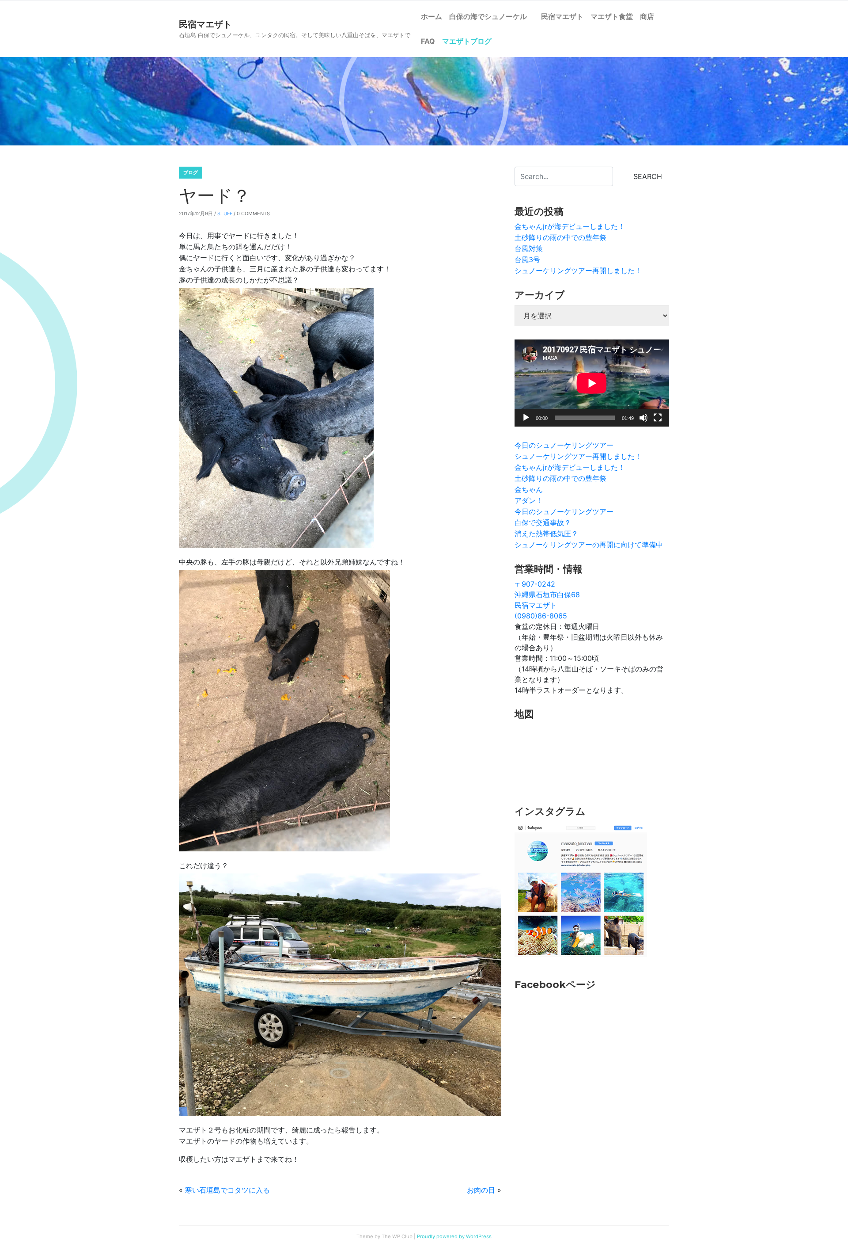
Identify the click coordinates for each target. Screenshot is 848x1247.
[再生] (526, 417)
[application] (592, 383)
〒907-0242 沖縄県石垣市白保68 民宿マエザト (547, 595)
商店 (647, 16)
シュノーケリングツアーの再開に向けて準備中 (589, 544)
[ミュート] (643, 417)
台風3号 (527, 259)
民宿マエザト (562, 16)
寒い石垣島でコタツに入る (227, 1190)
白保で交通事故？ (543, 522)
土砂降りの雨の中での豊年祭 (560, 237)
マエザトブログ (467, 41)
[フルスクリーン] (657, 417)
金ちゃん (529, 489)
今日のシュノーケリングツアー (564, 445)
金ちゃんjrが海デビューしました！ (570, 226)
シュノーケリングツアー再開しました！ (578, 270)
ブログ (190, 172)
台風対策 (529, 248)
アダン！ (529, 500)
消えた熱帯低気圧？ (546, 533)
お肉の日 (481, 1190)
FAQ (428, 41)
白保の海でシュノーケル (491, 16)
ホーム (431, 16)
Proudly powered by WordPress (454, 1236)
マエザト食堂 (612, 16)
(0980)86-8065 (541, 615)
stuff (224, 213)
